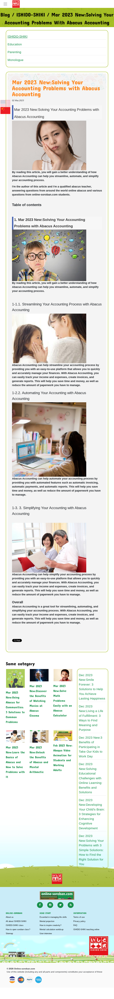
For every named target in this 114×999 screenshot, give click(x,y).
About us (10, 917)
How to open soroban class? (18, 929)
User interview (46, 933)
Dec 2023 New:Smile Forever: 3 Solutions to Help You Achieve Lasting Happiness (92, 686)
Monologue (15, 60)
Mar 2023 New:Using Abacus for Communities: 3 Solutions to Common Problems (15, 706)
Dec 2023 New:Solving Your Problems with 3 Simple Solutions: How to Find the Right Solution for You (91, 850)
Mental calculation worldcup (51, 929)
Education (15, 44)
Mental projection (47, 921)
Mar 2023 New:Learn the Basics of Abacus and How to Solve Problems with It (15, 761)
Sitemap (9, 933)
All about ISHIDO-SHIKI (16, 921)
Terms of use (79, 917)
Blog (5, 13)
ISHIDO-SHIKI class (14, 925)
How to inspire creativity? (50, 925)
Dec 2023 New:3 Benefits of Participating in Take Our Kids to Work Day (90, 747)
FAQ (75, 925)
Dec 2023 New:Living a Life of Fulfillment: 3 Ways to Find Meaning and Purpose (91, 718)
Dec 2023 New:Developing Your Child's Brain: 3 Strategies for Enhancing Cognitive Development (92, 814)
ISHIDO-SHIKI (30, 13)
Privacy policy (79, 921)
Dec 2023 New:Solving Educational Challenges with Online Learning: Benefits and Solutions (90, 778)
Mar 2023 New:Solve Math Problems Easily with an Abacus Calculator (62, 700)
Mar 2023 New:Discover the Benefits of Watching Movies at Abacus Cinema (38, 700)
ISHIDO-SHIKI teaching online (86, 929)
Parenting (14, 52)
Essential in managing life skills (53, 917)
